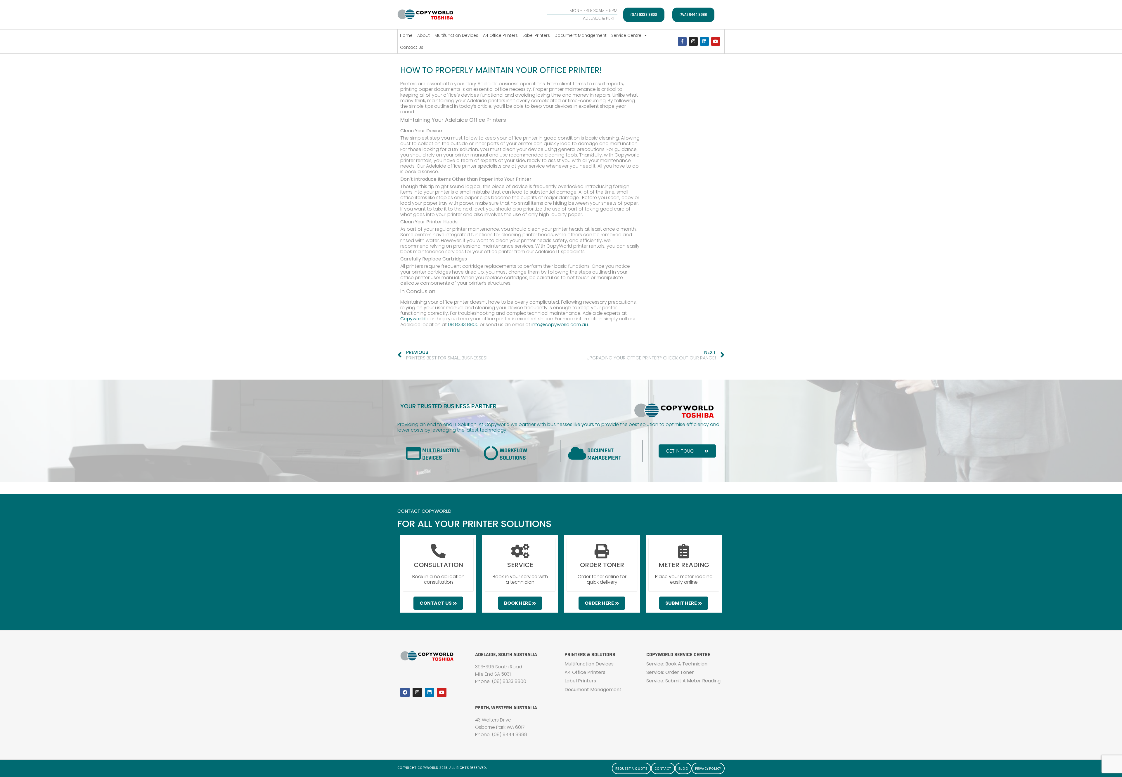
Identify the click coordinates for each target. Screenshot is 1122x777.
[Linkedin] (704, 41)
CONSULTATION (438, 564)
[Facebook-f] (682, 41)
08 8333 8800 (463, 324)
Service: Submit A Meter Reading (683, 680)
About (423, 35)
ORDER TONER (602, 564)
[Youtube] (715, 41)
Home (406, 35)
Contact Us (411, 47)
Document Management (581, 35)
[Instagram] (693, 41)
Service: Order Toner (670, 672)
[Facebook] (405, 692)
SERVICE (520, 564)
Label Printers (536, 35)
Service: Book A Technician (676, 663)
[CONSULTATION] (438, 551)
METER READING (684, 564)
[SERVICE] (520, 551)
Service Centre (626, 35)
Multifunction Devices (456, 35)
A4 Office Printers (500, 35)
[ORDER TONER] (602, 551)
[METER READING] (683, 551)
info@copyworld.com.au (559, 324)
